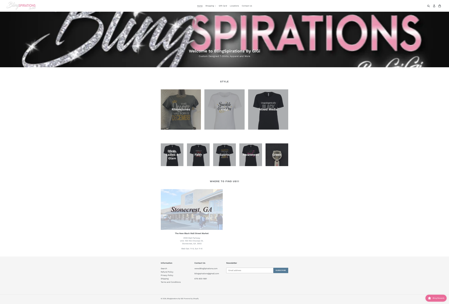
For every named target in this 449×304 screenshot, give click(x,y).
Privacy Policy (167, 275)
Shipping (165, 279)
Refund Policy (167, 272)
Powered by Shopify (191, 298)
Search (164, 268)
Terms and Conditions (171, 282)
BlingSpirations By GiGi (175, 298)
